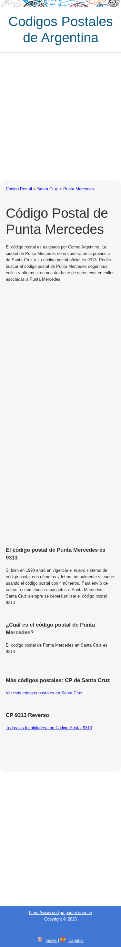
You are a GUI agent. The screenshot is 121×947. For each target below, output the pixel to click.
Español (76, 940)
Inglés (51, 940)
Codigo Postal (19, 188)
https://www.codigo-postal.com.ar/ (60, 912)
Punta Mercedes (78, 188)
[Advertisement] (60, 116)
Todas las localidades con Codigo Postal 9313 (49, 727)
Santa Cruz (47, 188)
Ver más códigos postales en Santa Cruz (44, 692)
